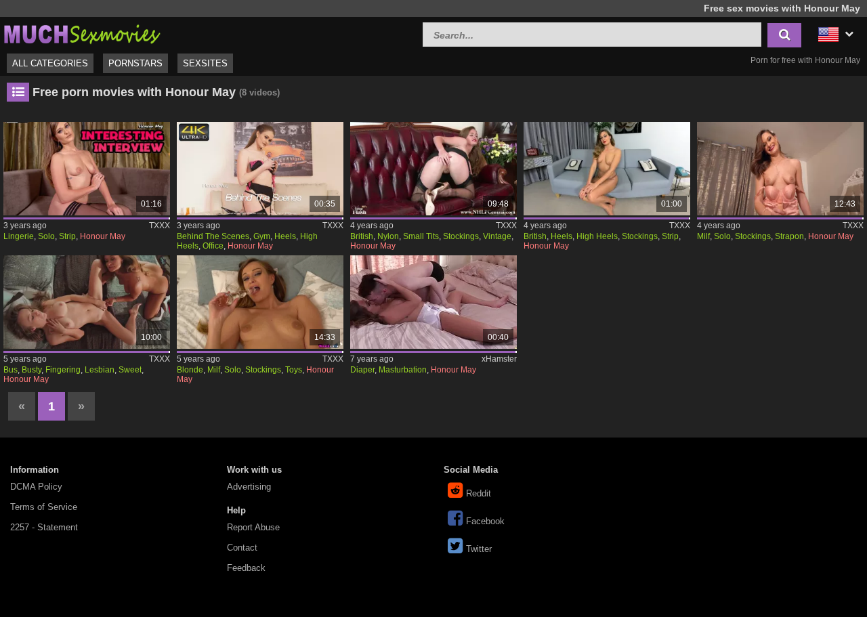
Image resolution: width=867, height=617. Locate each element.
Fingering (63, 370)
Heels (285, 236)
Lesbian (99, 370)
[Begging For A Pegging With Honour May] (780, 168)
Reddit (478, 493)
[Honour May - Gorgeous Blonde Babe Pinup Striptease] (607, 168)
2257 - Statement (44, 527)
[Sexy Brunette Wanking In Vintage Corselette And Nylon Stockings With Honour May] (433, 168)
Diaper (362, 370)
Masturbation (403, 370)
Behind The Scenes (213, 236)
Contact (242, 547)
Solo (46, 236)
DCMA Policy (36, 487)
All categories (50, 63)
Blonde (190, 370)
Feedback (246, 568)
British (361, 236)
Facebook (485, 521)
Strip (67, 236)
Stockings (461, 236)
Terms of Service (43, 507)
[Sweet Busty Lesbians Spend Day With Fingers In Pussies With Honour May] (86, 302)
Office (213, 246)
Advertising (249, 487)
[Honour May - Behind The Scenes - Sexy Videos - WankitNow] (260, 168)
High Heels (597, 236)
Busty (31, 370)
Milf (703, 236)
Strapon (789, 236)
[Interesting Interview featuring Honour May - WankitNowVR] (86, 168)
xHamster (499, 359)
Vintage (497, 236)
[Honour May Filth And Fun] (260, 302)
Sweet (130, 370)
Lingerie (18, 236)
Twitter (479, 549)
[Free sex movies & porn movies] (81, 33)
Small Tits (421, 236)
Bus (10, 370)
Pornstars (135, 63)
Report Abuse (253, 527)
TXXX (159, 225)
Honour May (102, 236)
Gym (261, 236)
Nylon (388, 236)
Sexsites (205, 63)
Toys (293, 370)
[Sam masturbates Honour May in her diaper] (433, 302)
